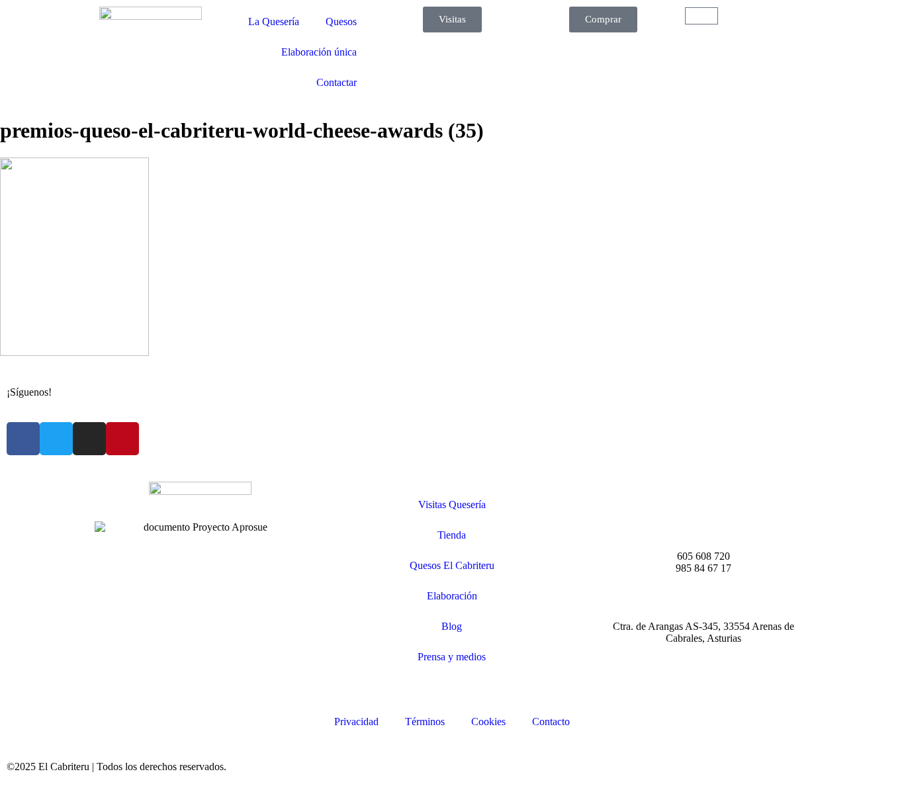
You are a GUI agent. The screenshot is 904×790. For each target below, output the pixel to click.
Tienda (451, 535)
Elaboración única (319, 52)
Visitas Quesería (452, 504)
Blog (451, 626)
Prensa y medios (452, 656)
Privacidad (356, 721)
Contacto (551, 721)
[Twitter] (56, 438)
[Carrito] (701, 15)
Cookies (488, 721)
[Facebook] (23, 438)
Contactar (336, 82)
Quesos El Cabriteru (452, 565)
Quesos (341, 21)
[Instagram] (89, 438)
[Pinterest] (122, 438)
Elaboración (452, 595)
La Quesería (273, 21)
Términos (425, 721)
